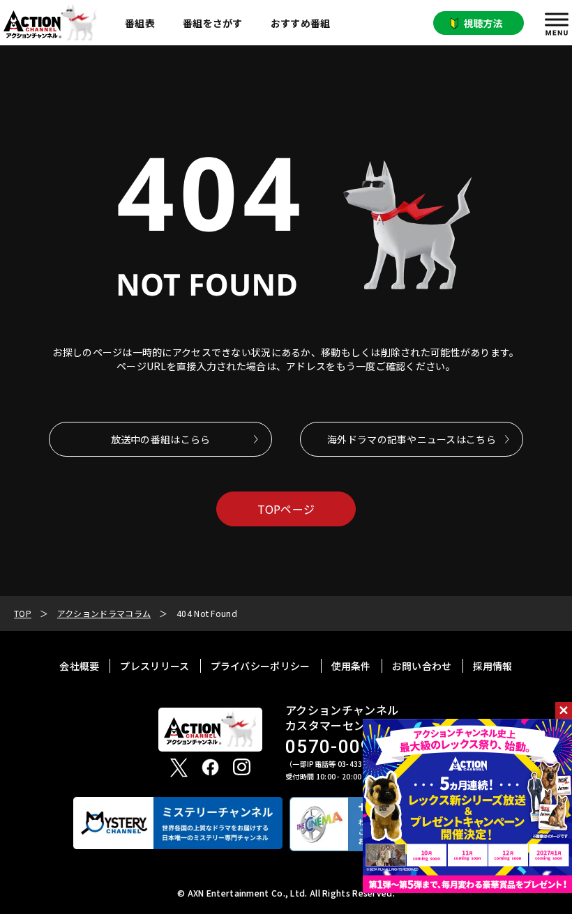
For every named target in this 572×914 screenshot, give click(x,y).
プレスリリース (154, 666)
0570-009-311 (349, 747)
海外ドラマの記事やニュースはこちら (411, 439)
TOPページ (286, 509)
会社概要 (79, 666)
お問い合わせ (422, 666)
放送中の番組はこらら (161, 439)
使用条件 (351, 666)
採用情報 (493, 666)
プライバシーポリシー (260, 666)
